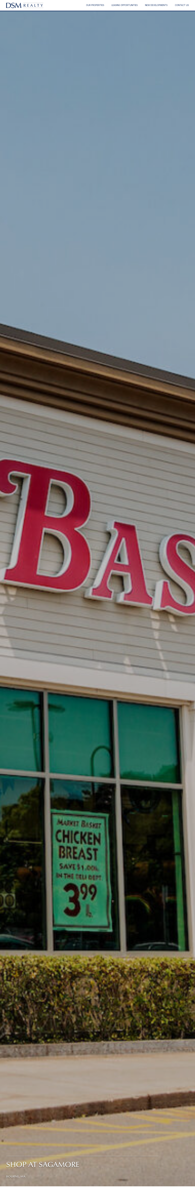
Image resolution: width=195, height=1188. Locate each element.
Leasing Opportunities (125, 5)
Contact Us (182, 5)
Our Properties (95, 5)
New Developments (156, 5)
